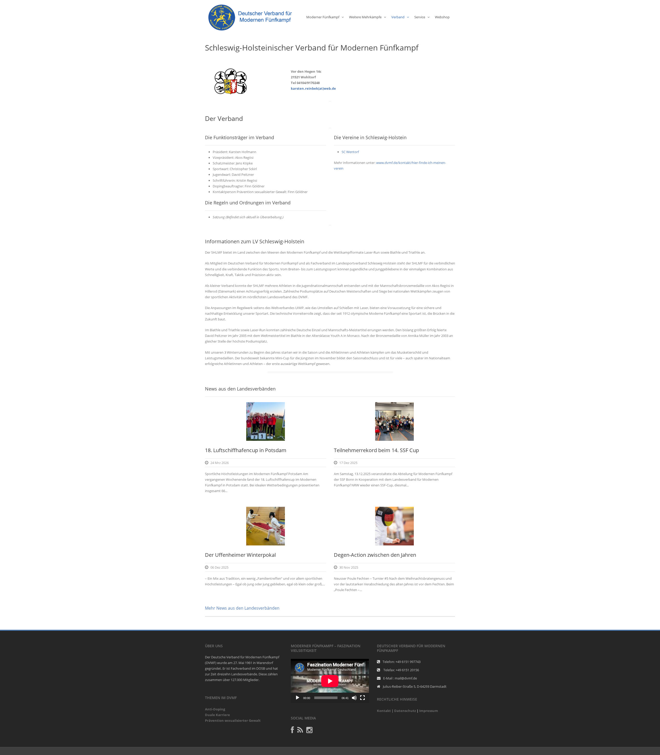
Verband (398, 17)
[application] (330, 681)
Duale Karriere (217, 714)
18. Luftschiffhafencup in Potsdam (245, 450)
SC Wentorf (350, 152)
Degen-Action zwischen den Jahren (375, 554)
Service (419, 17)
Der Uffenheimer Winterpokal (240, 554)
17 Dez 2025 (348, 462)
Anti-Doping (215, 709)
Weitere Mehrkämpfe (365, 17)
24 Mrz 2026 (219, 462)
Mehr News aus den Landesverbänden (242, 608)
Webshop (442, 17)
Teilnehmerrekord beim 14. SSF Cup (376, 450)
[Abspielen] (297, 697)
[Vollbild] (362, 697)
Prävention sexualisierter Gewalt (233, 720)
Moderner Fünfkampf (322, 17)
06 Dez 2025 (219, 567)
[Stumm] (354, 697)
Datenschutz (405, 710)
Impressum (428, 710)
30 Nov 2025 (348, 567)
